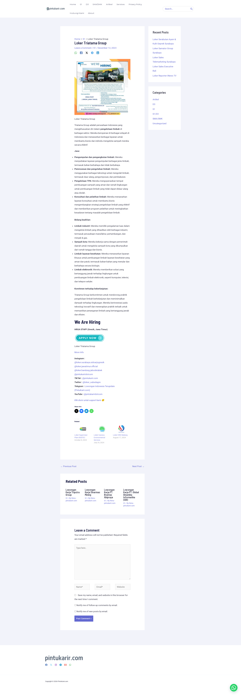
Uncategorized (159, 123)
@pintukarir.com (90, 378)
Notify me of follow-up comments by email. (97, 605)
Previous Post (68, 466)
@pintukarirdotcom (83, 374)
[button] (233, 687)
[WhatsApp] (75, 52)
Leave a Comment (83, 48)
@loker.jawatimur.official (86, 366)
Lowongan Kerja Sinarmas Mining (92, 492)
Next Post (138, 466)
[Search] (192, 8)
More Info (79, 352)
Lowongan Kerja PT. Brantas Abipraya (109, 493)
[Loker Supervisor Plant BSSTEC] (82, 429)
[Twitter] (51, 665)
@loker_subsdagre (92, 382)
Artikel (156, 99)
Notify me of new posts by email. (92, 611)
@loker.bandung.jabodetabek (88, 370)
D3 (154, 104)
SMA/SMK (158, 118)
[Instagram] (56, 665)
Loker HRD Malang (120, 435)
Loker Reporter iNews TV (164, 75)
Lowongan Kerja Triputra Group (73, 492)
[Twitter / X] (86, 52)
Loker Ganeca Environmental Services (99, 437)
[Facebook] (81, 52)
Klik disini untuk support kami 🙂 (89, 400)
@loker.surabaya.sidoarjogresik (89, 362)
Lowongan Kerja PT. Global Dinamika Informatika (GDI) (131, 494)
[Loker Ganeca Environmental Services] (102, 429)
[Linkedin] (98, 52)
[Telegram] (92, 52)
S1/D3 (156, 114)
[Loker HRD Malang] (121, 429)
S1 (94, 48)
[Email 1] (65, 665)
